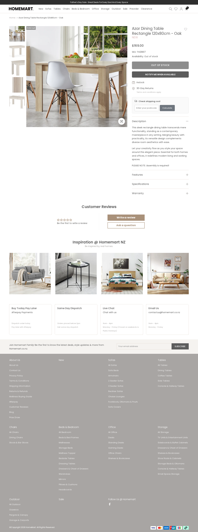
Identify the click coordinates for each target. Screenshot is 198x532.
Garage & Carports (19, 520)
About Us (13, 365)
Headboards (65, 489)
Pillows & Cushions (68, 484)
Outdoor (116, 8)
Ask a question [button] (126, 225)
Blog (11, 412)
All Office (112, 432)
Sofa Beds (113, 370)
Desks (111, 437)
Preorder (134, 8)
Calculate (167, 107)
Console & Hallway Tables (171, 386)
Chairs (66, 8)
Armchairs (113, 375)
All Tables (162, 365)
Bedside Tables (67, 458)
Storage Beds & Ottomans (171, 463)
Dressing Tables (67, 463)
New (41, 8)
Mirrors (62, 479)
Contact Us (14, 370)
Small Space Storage (168, 474)
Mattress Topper (67, 453)
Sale (125, 8)
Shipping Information (19, 386)
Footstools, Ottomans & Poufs (123, 401)
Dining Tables (165, 370)
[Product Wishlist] (186, 29)
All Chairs (14, 432)
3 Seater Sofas (115, 386)
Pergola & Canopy (18, 515)
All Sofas (112, 365)
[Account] (181, 9)
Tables (57, 8)
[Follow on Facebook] (109, 504)
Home (12, 18)
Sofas (48, 8)
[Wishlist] (176, 9)
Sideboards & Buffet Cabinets (173, 442)
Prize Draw (14, 417)
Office (95, 8)
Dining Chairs (16, 437)
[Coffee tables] (76, 273)
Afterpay (13, 401)
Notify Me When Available (160, 74)
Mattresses (64, 442)
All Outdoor (15, 504)
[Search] (170, 9)
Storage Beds (66, 448)
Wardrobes (64, 474)
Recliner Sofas (115, 391)
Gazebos (14, 509)
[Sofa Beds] (168, 273)
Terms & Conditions (19, 380)
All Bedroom (65, 432)
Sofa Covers (114, 407)
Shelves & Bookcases (119, 458)
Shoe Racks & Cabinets (169, 458)
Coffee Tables (165, 375)
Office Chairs (114, 453)
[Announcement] (99, 2)
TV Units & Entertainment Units (173, 437)
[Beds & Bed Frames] (122, 273)
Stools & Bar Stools (18, 442)
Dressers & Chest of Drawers (73, 468)
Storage (105, 8)
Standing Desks (116, 442)
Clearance (146, 8)
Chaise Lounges (116, 396)
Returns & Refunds (18, 391)
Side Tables (164, 380)
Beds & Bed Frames (69, 437)
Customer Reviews (18, 407)
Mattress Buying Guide (20, 396)
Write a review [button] (126, 217)
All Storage (163, 432)
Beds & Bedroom (81, 8)
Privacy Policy (16, 375)
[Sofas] (30, 273)
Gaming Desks (115, 448)
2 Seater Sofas (115, 380)
